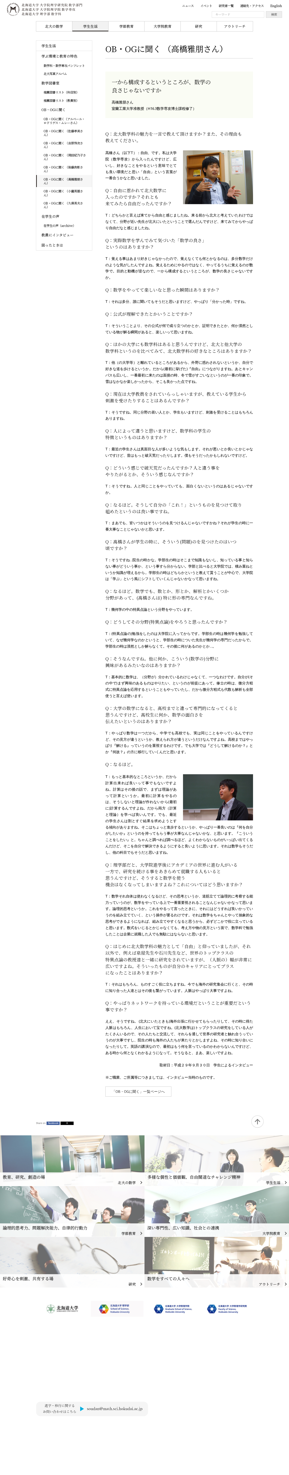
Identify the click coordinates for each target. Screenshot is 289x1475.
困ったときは (52, 245)
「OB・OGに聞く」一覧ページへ (138, 1091)
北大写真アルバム (55, 73)
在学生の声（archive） (60, 225)
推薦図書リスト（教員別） (61, 100)
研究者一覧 (226, 5)
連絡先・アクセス (252, 5)
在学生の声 (50, 216)
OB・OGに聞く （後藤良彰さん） (63, 169)
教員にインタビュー (57, 234)
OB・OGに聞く (53, 109)
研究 (198, 26)
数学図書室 (50, 82)
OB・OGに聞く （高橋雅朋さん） (63, 181)
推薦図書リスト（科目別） (61, 92)
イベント (206, 5)
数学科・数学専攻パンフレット (64, 65)
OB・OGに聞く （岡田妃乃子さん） (65, 157)
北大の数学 (54, 26)
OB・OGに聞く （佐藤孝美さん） (63, 133)
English (276, 5)
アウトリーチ (235, 26)
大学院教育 (163, 26)
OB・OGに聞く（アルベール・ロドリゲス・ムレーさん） (64, 121)
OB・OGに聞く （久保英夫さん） (63, 205)
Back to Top (257, 1121)
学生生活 (90, 26)
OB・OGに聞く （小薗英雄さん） (63, 193)
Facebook (53, 1123)
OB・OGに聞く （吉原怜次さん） (63, 145)
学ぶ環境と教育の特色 (59, 56)
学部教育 (126, 26)
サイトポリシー (48, 1424)
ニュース (188, 5)
